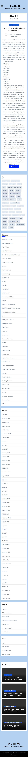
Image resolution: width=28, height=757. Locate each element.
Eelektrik (5, 190)
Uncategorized (6, 400)
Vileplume (5, 224)
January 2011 (5, 548)
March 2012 (5, 495)
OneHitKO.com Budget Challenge (11, 308)
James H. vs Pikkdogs (8, 297)
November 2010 (6, 556)
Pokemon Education (7, 339)
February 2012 (6, 498)
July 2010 (4, 571)
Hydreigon (5, 196)
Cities (19, 184)
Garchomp (18, 190)
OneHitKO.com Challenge (9, 312)
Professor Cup (6, 350)
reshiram (12, 212)
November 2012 (6, 464)
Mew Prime (5, 205)
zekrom (4, 227)
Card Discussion (6, 258)
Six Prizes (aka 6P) (7, 628)
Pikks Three (5, 327)
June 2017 (5, 414)
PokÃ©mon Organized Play (9, 620)
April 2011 (4, 537)
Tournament (12, 221)
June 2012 (5, 483)
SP (10, 215)
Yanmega (12, 224)
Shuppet (5, 215)
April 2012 (4, 491)
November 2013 (6, 426)
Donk (4, 187)
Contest (4, 266)
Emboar (11, 190)
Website (4, 404)
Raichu (10, 208)
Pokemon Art (5, 335)
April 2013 (4, 445)
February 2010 (6, 590)
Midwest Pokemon (7, 613)
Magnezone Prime (15, 202)
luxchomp (12, 199)
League (4, 300)
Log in (3, 643)
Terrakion (5, 218)
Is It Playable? (5, 293)
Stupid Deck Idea (6, 377)
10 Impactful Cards (7, 239)
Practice (4, 342)
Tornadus (19, 218)
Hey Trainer (5, 609)
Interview (4, 285)
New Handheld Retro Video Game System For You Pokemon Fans (14, 679)
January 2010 (5, 594)
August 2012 (5, 476)
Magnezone (5, 202)
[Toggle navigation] (2, 6)
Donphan (10, 187)
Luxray (19, 199)
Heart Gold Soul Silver (15, 193)
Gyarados (5, 193)
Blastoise (5, 184)
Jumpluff (12, 196)
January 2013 (5, 456)
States (22, 215)
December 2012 (6, 460)
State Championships (8, 365)
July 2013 (4, 441)
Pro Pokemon (5, 624)
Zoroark (11, 227)
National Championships (8, 304)
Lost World (5, 199)
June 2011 (4, 529)
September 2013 (6, 434)
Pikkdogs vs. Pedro (7, 323)
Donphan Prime (17, 187)
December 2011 (6, 506)
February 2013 (6, 453)
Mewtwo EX (12, 205)
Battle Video (5, 247)
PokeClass (20, 205)
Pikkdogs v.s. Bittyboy (8, 319)
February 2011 (6, 544)
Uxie (18, 221)
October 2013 (5, 430)
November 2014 (6, 418)
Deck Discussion (14, 25)
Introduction (5, 289)
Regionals (5, 212)
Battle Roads (6, 181)
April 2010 (4, 583)
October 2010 (5, 560)
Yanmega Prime (20, 224)
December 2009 (6, 598)
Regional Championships (8, 358)
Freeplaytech (5, 277)
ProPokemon (5, 354)
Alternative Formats (7, 243)
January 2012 (5, 502)
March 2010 (5, 586)
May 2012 (4, 487)
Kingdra (18, 196)
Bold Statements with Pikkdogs (10, 254)
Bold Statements (6, 251)
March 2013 (5, 449)
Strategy (4, 373)
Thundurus (12, 218)
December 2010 (6, 552)
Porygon (5, 208)
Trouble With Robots (7, 396)
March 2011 (5, 541)
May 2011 (4, 533)
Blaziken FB (12, 184)
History (4, 281)
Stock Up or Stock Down (8, 369)
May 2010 (4, 579)
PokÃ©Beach (5, 616)
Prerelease (5, 346)
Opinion (4, 316)
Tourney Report (6, 388)
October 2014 (5, 422)
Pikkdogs (10, 34)
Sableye (19, 212)
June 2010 (5, 575)
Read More (14, 166)
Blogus (22, 752)
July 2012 (4, 479)
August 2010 (5, 567)
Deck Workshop (6, 274)
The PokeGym (5, 632)
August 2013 (5, 437)
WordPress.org (6, 654)
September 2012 (6, 472)
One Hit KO (15, 6)
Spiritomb (15, 215)
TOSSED (5, 221)
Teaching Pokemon (7, 381)
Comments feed (6, 650)
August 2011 (5, 521)
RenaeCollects (6, 361)
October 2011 (5, 514)
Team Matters (5, 384)
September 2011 (6, 518)
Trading (4, 392)
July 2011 (4, 525)
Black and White (15, 181)
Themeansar (14, 754)
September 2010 (6, 563)
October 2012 (5, 468)
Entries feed (5, 646)
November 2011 (6, 510)
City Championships (7, 262)
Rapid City (17, 208)
